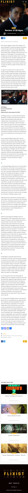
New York (20, 335)
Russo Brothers (4, 337)
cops (13, 335)
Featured (14, 413)
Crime (16, 335)
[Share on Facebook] (2, 38)
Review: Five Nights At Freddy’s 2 (14, 396)
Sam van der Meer (11, 33)
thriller (10, 337)
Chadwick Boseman (7, 335)
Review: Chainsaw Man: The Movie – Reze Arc (14, 455)
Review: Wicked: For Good (14, 415)
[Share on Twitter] (4, 38)
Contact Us (16, 483)
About (10, 483)
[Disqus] (14, 362)
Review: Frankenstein (14, 435)
